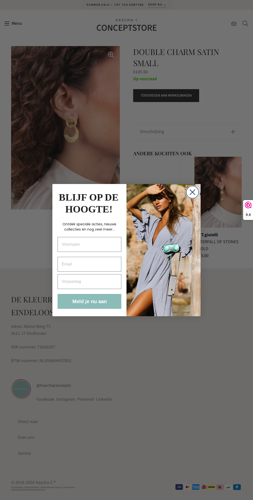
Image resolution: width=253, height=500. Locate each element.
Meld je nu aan (89, 301)
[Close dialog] (192, 192)
